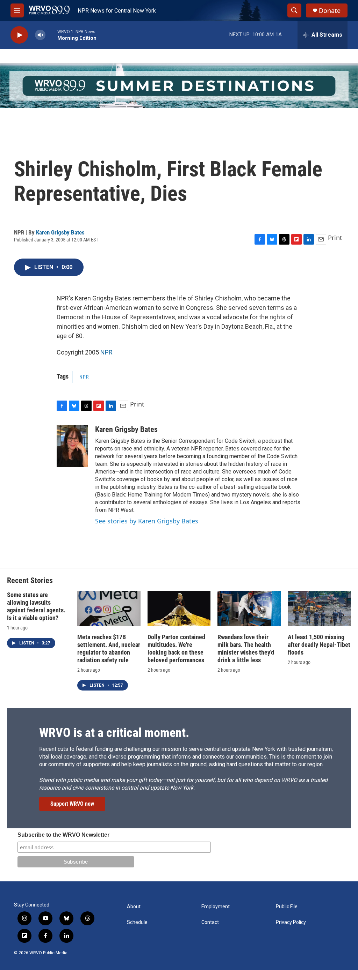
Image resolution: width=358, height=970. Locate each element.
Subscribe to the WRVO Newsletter (63, 835)
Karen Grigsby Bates (60, 232)
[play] (19, 35)
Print (335, 237)
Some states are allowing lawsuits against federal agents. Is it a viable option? (36, 606)
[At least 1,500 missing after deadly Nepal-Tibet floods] (319, 608)
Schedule (137, 922)
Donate (330, 10)
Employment (215, 906)
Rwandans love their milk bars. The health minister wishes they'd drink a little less (245, 648)
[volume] (40, 35)
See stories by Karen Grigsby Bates (146, 521)
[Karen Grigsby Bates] (72, 446)
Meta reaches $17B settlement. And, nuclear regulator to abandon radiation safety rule (108, 648)
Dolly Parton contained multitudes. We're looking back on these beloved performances (176, 648)
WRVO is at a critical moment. (114, 732)
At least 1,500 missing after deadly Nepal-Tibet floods (319, 644)
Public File (287, 906)
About (134, 906)
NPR (106, 352)
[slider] (51, 34)
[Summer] (179, 86)
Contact (210, 922)
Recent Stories (30, 580)
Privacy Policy (291, 922)
